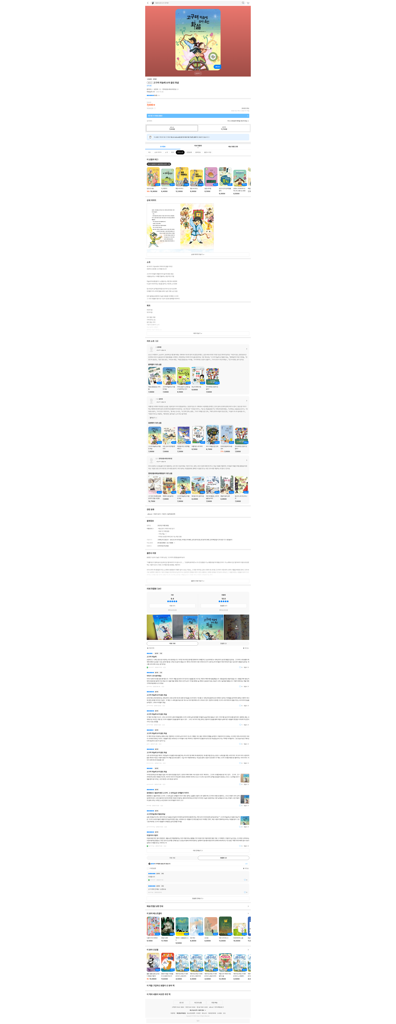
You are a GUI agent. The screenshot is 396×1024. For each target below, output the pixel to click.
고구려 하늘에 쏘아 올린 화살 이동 (169, 380)
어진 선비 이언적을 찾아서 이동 (169, 440)
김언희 (156, 89)
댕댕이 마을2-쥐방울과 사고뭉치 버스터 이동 (167, 966)
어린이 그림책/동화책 (168, 514)
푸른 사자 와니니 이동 (225, 930)
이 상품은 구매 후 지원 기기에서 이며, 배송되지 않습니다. (181, 137)
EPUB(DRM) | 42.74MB (165, 543)
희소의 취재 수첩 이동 (198, 380)
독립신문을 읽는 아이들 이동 (154, 380)
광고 (224, 1013)
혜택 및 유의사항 (172, 610)
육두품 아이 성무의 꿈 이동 (198, 489)
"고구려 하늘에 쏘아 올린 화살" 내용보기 (198, 698)
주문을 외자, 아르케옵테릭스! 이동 (183, 439)
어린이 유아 (157, 514)
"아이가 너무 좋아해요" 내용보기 (198, 679)
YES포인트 (150, 108)
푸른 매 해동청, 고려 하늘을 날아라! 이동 (212, 489)
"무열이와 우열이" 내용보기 (198, 839)
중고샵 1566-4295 (202, 1007)
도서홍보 (219, 1013)
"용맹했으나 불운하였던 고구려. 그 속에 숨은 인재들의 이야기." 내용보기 (198, 797)
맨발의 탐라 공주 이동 (226, 488)
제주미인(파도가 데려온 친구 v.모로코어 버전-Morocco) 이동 (182, 967)
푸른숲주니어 (151, 92)
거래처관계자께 (212, 1013)
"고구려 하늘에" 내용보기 (198, 660)
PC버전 (198, 1013)
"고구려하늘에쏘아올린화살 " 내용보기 (198, 818)
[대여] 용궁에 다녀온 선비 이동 (226, 438)
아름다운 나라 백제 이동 (198, 438)
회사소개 (204, 1013)
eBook (149, 514)
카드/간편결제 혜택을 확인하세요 (237, 121)
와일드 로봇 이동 (167, 930)
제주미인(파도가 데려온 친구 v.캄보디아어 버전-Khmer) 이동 (210, 967)
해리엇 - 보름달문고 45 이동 (182, 930)
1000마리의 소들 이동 (239, 933)
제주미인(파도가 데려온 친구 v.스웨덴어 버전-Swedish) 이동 (239, 967)
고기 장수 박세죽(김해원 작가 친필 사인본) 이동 (154, 488)
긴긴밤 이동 (210, 930)
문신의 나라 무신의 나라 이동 (241, 489)
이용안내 (149, 529)
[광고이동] (243, 3)
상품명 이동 (153, 181)
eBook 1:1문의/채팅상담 (215, 1007)
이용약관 (173, 1013)
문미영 (149, 89)
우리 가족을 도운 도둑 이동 (212, 438)
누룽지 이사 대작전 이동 (153, 930)
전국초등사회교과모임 (169, 89)
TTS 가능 (162, 534)
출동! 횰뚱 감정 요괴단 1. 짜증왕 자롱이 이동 (153, 966)
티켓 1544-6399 (190, 1007)
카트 (248, 3)
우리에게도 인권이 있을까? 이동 (212, 380)
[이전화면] (147, 3)
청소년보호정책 (191, 1013)
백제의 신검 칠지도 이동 (169, 489)
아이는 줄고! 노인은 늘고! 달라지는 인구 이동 (183, 380)
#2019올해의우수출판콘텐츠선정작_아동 (159, 164)
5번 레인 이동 (196, 930)
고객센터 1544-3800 (178, 1007)
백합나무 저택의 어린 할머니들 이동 (225, 966)
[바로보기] (185, 627)
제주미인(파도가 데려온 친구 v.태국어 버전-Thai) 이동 (196, 967)
